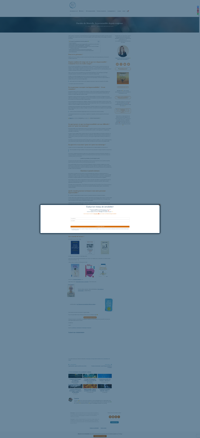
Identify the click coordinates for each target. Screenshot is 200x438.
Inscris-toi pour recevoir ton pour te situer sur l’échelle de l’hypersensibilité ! (100, 213)
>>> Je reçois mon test (100, 226)
